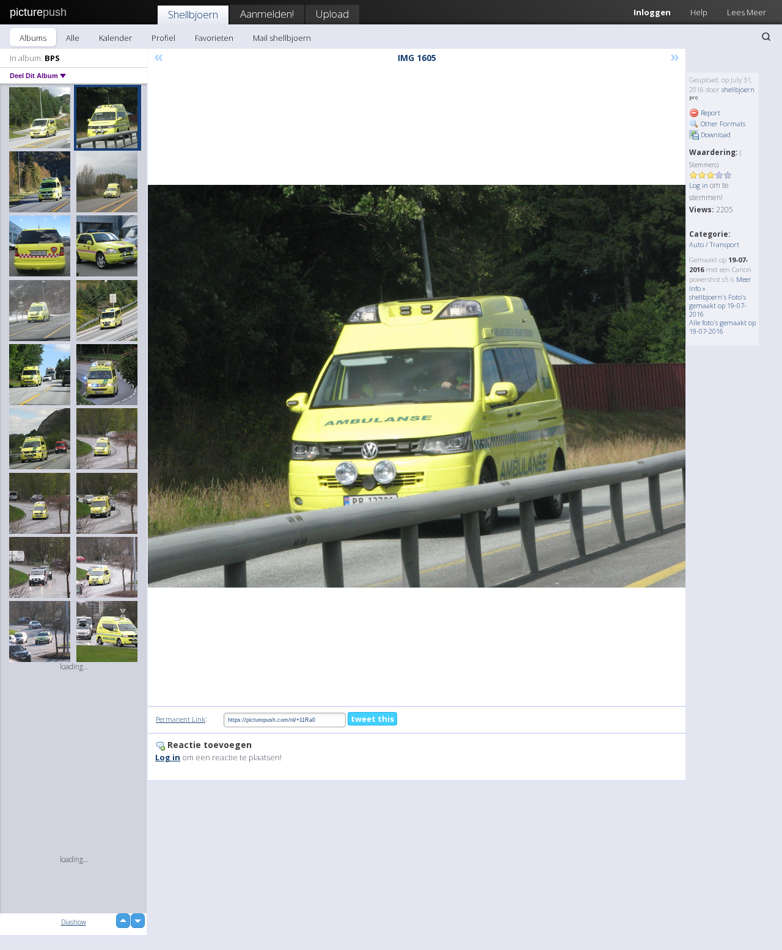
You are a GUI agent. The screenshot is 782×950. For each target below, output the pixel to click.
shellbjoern (738, 89)
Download (715, 134)
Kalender (115, 37)
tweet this (372, 718)
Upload (332, 14)
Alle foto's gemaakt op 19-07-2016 (722, 327)
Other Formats (722, 123)
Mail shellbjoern (282, 37)
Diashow (73, 921)
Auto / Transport (714, 244)
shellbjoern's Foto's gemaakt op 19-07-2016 (718, 305)
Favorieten (214, 37)
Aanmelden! (267, 14)
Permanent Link (180, 719)
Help (698, 12)
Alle (72, 37)
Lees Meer (746, 12)
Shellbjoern (193, 14)
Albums (33, 37)
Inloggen (652, 12)
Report (709, 112)
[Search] (766, 36)
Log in (698, 185)
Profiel (163, 37)
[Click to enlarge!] (416, 386)
